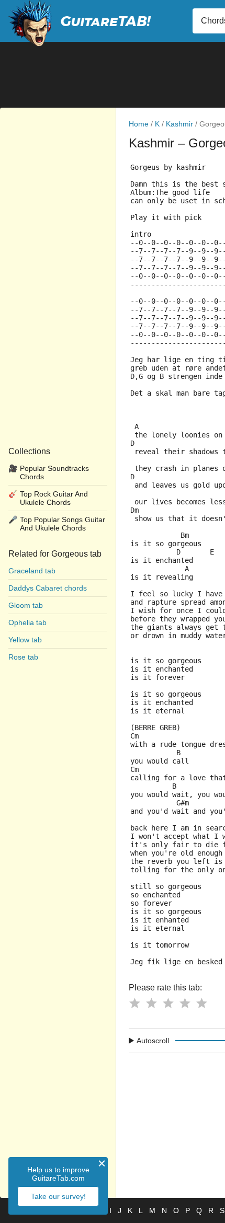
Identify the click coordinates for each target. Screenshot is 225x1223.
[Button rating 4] (184, 1003)
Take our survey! (58, 1196)
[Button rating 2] (151, 1003)
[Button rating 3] (168, 1003)
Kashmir (179, 124)
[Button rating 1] (134, 1003)
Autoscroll (153, 1040)
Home (139, 124)
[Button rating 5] (201, 1003)
